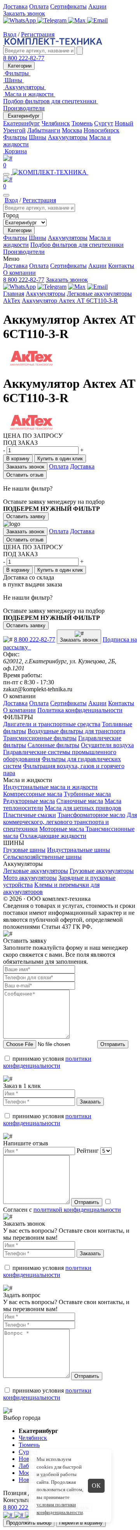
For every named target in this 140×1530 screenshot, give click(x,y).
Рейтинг (88, 1150)
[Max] (77, 20)
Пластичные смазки (29, 815)
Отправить (112, 1044)
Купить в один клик (60, 458)
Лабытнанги (43, 130)
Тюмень (82, 123)
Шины (37, 137)
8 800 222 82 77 (23, 1507)
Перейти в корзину (81, 1523)
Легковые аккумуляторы (99, 293)
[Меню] (6, 174)
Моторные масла (62, 829)
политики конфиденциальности (47, 1062)
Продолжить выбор (28, 1523)
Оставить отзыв (25, 475)
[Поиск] (80, 51)
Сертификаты (68, 6)
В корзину (18, 458)
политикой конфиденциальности (77, 1209)
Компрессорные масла (32, 794)
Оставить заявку (26, 516)
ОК (96, 1485)
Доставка (15, 6)
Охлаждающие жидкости (53, 836)
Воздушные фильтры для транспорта (76, 731)
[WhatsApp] (20, 20)
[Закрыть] (6, 195)
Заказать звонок (24, 13)
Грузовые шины (24, 850)
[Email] (97, 20)
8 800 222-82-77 (23, 58)
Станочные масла (79, 801)
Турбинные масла (87, 794)
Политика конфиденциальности (79, 710)
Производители (24, 108)
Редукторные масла (29, 801)
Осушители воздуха (107, 745)
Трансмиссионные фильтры (40, 738)
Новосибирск (101, 130)
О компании (19, 272)
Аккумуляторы (68, 137)
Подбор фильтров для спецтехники (77, 244)
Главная (13, 293)
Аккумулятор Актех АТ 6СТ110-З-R (70, 300)
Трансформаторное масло (91, 815)
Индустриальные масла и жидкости (50, 787)
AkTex (11, 300)
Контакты (121, 265)
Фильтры (15, 137)
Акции (97, 6)
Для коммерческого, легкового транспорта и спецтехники (70, 822)
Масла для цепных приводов (83, 808)
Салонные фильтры (53, 745)
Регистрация (37, 34)
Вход (9, 34)
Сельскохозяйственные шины (42, 856)
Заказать (90, 1102)
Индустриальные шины (78, 850)
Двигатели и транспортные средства (51, 724)
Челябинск (56, 123)
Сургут (103, 123)
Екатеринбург (23, 116)
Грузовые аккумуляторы (102, 870)
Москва (72, 130)
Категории (19, 66)
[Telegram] (52, 20)
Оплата (39, 6)
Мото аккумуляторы (30, 877)
